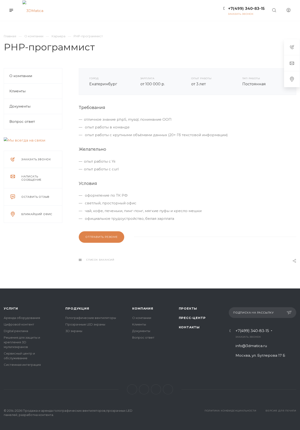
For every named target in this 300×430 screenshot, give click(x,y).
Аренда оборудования (22, 318)
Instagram (156, 389)
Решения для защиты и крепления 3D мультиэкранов (22, 342)
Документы (19, 106)
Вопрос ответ (22, 121)
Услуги (11, 308)
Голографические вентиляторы (90, 318)
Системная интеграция (22, 364)
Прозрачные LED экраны (85, 324)
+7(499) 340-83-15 (252, 331)
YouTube (168, 389)
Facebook (144, 389)
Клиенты (17, 91)
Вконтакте (132, 389)
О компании (20, 76)
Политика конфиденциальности (230, 410)
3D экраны (73, 331)
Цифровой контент (19, 324)
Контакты (189, 327)
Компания (142, 308)
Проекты (188, 308)
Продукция (77, 308)
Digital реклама (16, 331)
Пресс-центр (192, 318)
